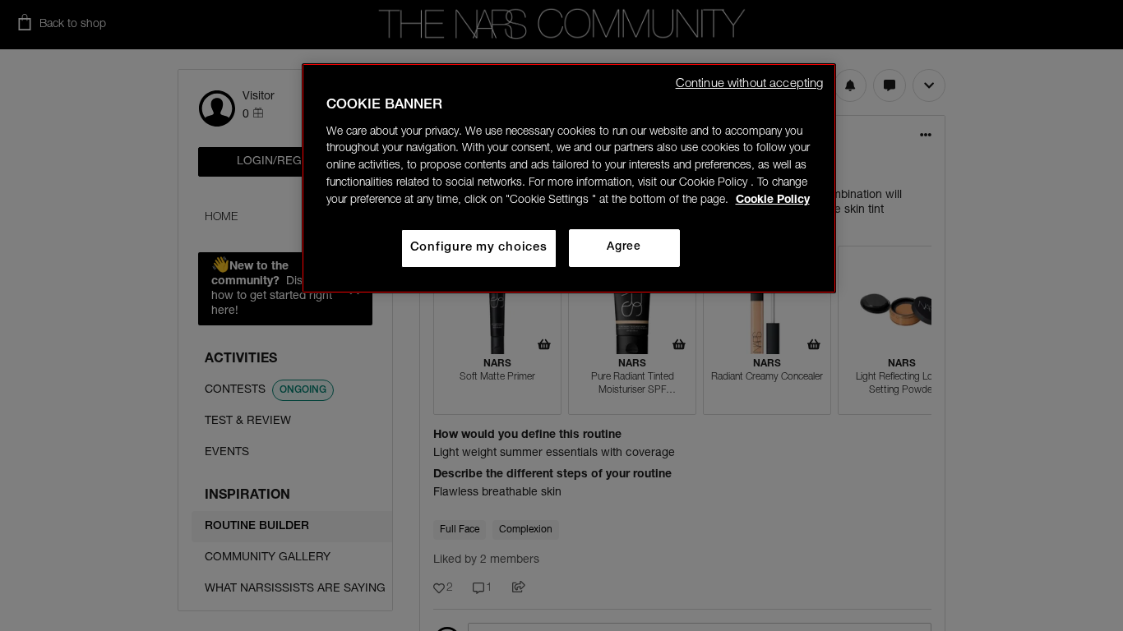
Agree (623, 247)
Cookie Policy (773, 200)
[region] (569, 178)
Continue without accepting (750, 84)
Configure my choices (479, 248)
